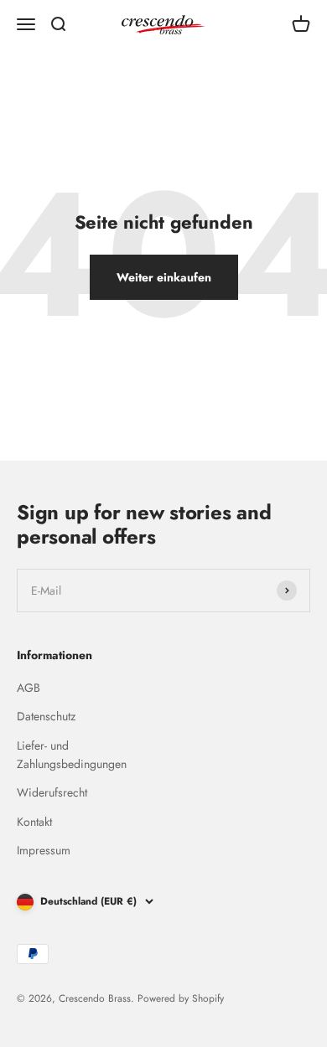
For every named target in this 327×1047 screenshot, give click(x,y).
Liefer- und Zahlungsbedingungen (72, 754)
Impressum (43, 850)
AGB (28, 687)
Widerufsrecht (52, 792)
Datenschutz (46, 716)
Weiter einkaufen (164, 277)
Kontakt (34, 821)
